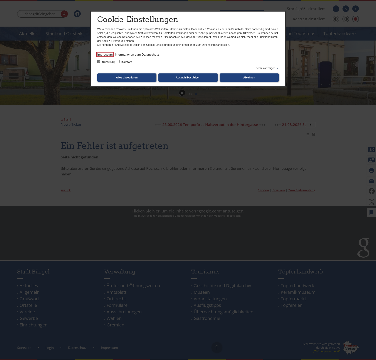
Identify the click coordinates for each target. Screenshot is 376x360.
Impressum (105, 54)
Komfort (126, 62)
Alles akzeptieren (127, 77)
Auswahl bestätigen (188, 77)
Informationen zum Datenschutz (137, 54)
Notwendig (108, 62)
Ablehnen (249, 77)
